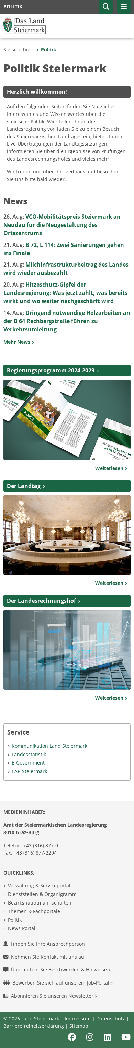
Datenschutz (110, 1018)
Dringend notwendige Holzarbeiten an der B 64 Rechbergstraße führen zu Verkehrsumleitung (66, 321)
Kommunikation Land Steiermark (49, 745)
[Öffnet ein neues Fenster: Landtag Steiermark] (67, 534)
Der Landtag (24, 486)
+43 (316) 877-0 (40, 845)
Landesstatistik (29, 754)
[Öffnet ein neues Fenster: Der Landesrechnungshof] (67, 649)
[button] (106, 7)
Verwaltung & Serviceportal (39, 885)
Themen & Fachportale (34, 911)
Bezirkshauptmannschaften (39, 902)
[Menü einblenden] (124, 7)
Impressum (78, 1018)
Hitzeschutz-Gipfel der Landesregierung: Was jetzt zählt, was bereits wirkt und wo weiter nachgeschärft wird (65, 293)
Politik (48, 49)
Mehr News (17, 342)
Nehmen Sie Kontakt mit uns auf (49, 957)
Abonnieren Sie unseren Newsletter (53, 995)
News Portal (21, 928)
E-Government (28, 762)
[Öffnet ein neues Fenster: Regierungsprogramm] (67, 419)
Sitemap (78, 1025)
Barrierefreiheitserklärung (33, 1025)
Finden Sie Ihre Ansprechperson (48, 943)
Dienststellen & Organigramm (42, 894)
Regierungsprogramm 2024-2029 (50, 370)
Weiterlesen (110, 468)
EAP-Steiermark (29, 771)
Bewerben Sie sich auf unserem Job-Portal (61, 982)
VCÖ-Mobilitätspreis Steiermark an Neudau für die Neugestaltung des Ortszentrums (62, 225)
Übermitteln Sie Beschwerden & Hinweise (59, 969)
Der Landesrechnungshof (41, 601)
